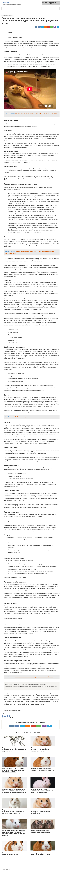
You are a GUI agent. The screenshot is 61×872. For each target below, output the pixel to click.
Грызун (5, 2)
